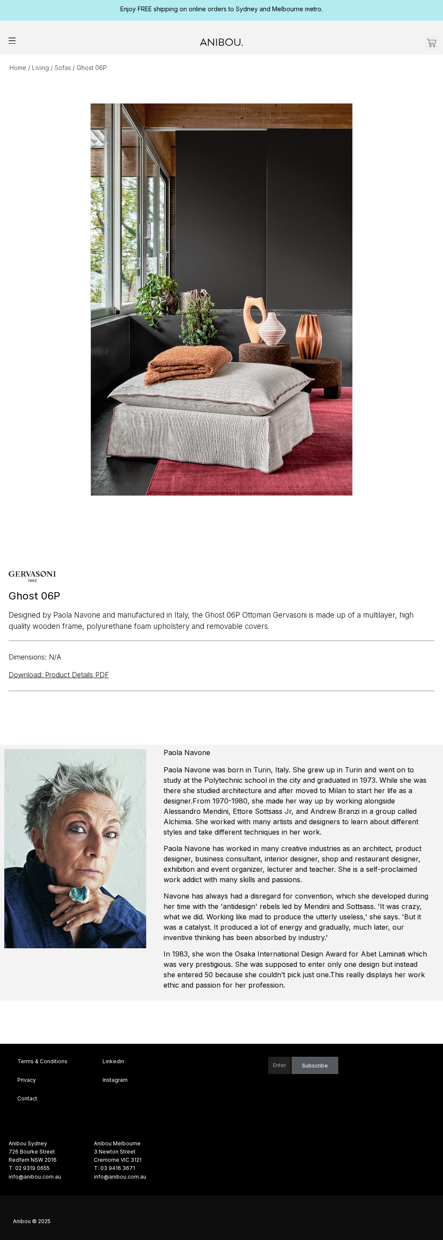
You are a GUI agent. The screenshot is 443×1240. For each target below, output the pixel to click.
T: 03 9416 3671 (114, 1168)
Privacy (26, 1080)
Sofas (63, 67)
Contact (27, 1098)
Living (40, 67)
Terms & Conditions (42, 1061)
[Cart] (431, 43)
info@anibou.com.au (35, 1176)
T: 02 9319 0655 (29, 1168)
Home (18, 67)
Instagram (115, 1080)
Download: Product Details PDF (59, 674)
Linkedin (113, 1061)
